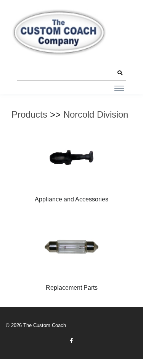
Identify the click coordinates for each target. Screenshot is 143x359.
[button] (120, 73)
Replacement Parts (72, 287)
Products (29, 114)
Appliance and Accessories (71, 199)
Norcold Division (95, 114)
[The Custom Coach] (59, 32)
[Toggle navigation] (119, 88)
